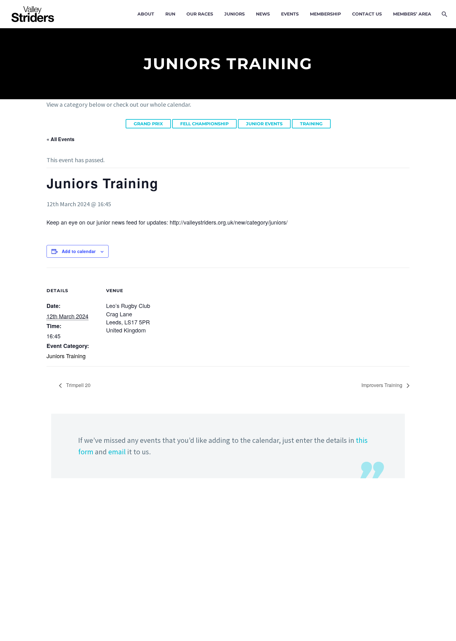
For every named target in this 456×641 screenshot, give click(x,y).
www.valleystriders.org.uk (118, 615)
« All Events (60, 139)
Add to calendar (79, 251)
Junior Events (264, 124)
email (117, 451)
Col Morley (227, 581)
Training (311, 124)
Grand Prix (148, 124)
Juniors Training (66, 356)
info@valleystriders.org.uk (113, 604)
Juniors (234, 14)
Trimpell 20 (78, 385)
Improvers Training (382, 385)
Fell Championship (204, 124)
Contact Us (367, 14)
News (263, 14)
